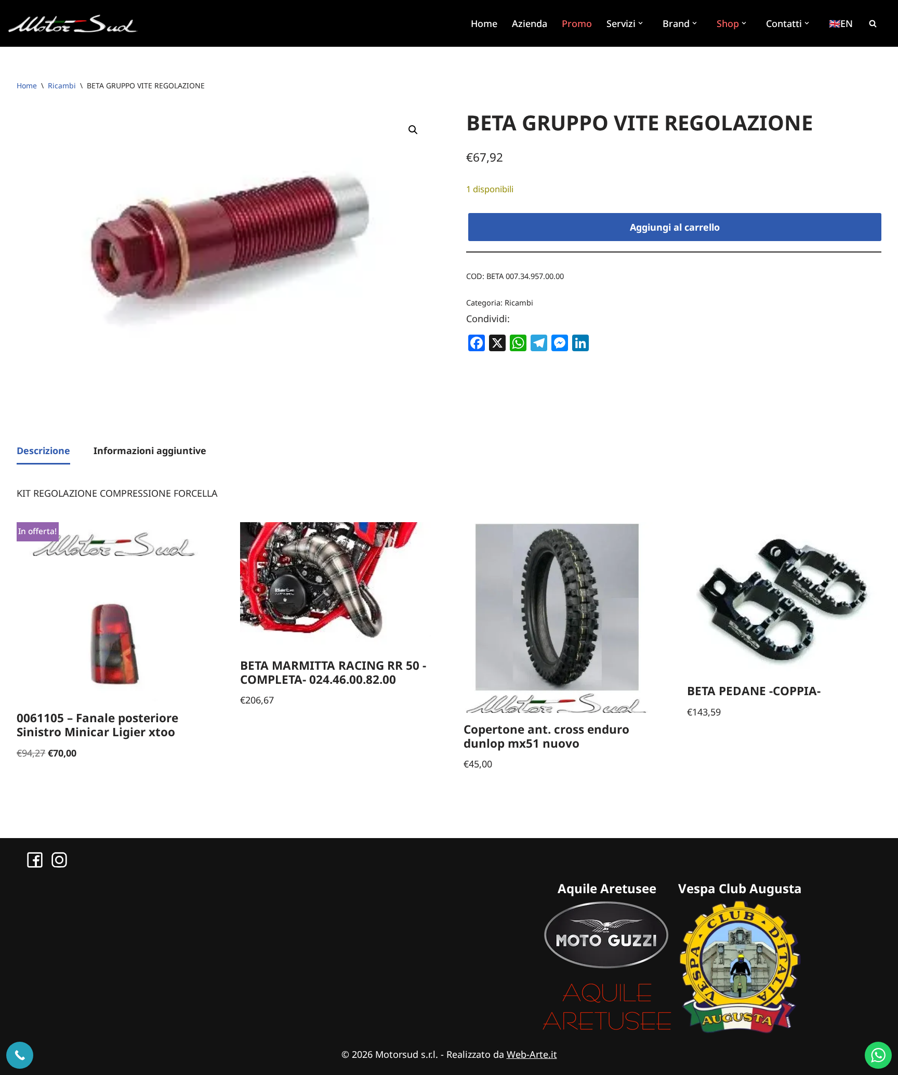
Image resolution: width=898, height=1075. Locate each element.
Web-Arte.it (532, 1054)
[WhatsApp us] (878, 1055)
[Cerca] (872, 23)
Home (484, 23)
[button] (641, 23)
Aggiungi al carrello (675, 227)
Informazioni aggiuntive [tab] (150, 450)
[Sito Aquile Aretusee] (607, 1030)
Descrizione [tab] (43, 450)
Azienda (529, 23)
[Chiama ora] (19, 1055)
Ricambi (62, 85)
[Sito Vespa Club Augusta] (740, 1030)
